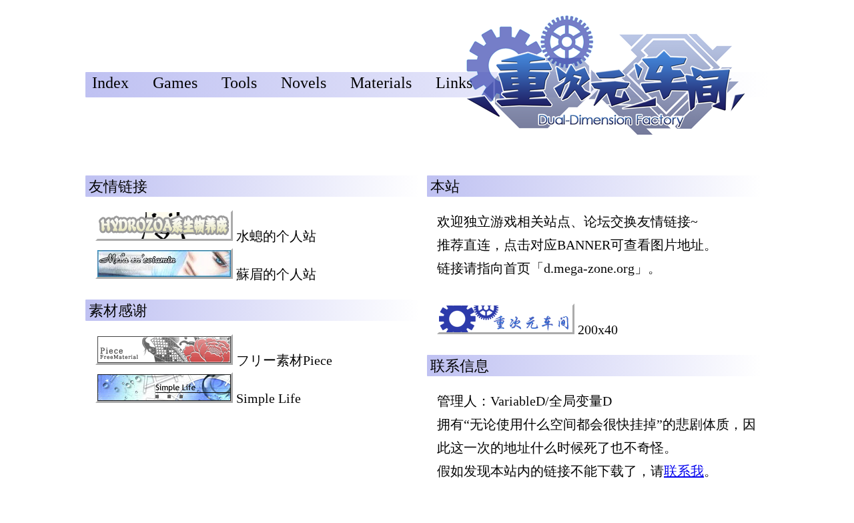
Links (454, 82)
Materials (381, 82)
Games (175, 82)
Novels (303, 82)
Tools (239, 82)
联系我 (684, 471)
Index (110, 82)
